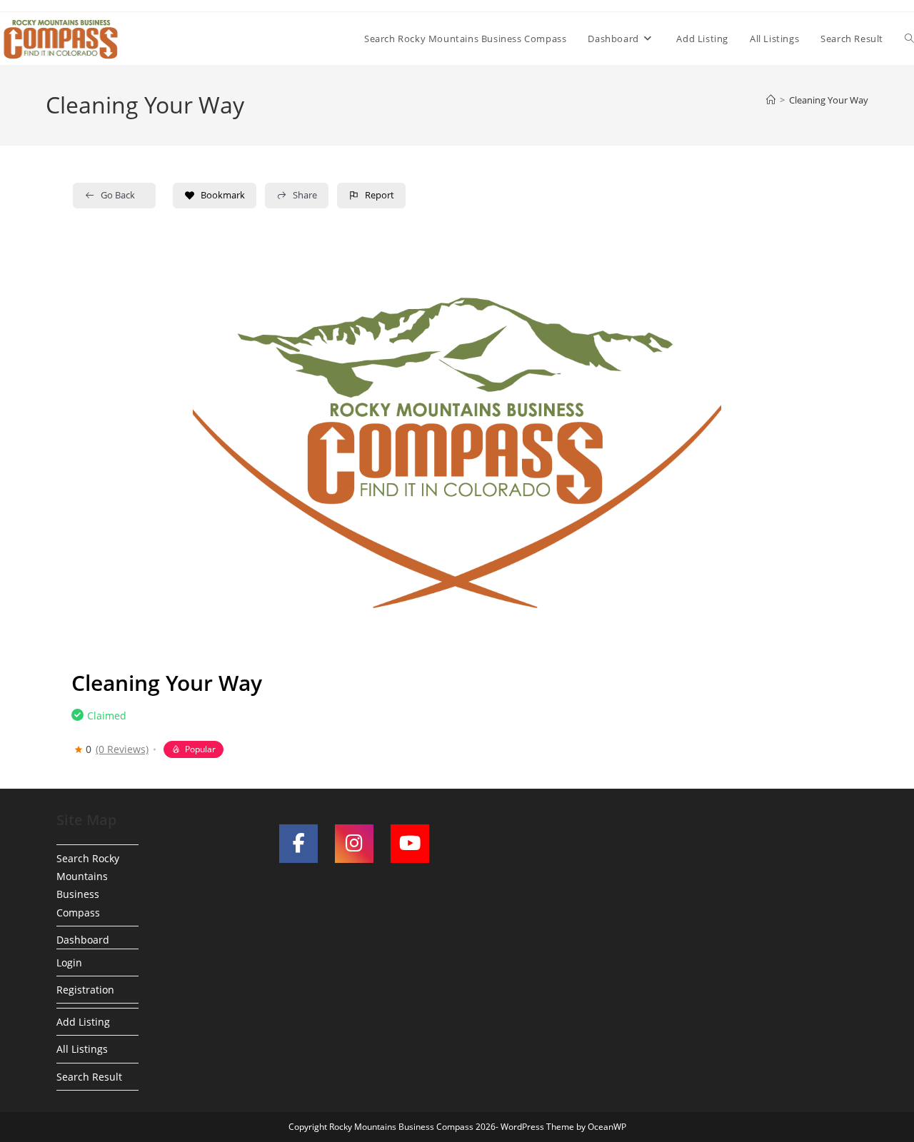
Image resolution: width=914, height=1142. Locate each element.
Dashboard (82, 939)
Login (69, 962)
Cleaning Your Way (828, 100)
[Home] (770, 100)
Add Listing (83, 1022)
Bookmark (223, 194)
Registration (85, 989)
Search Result (89, 1076)
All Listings (82, 1049)
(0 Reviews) (122, 749)
